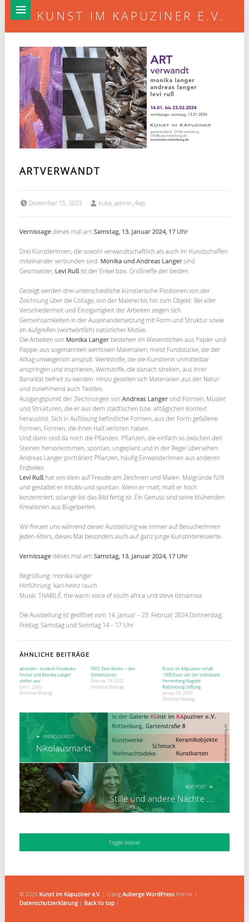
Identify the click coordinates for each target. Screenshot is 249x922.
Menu (21, 10)
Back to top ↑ (101, 903)
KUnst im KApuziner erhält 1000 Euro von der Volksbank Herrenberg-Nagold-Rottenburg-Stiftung (191, 678)
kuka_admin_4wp (122, 203)
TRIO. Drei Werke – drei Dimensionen (113, 672)
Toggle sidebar (124, 842)
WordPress (160, 894)
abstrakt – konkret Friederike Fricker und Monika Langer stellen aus (47, 675)
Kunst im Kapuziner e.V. (131, 16)
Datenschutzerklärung (48, 903)
